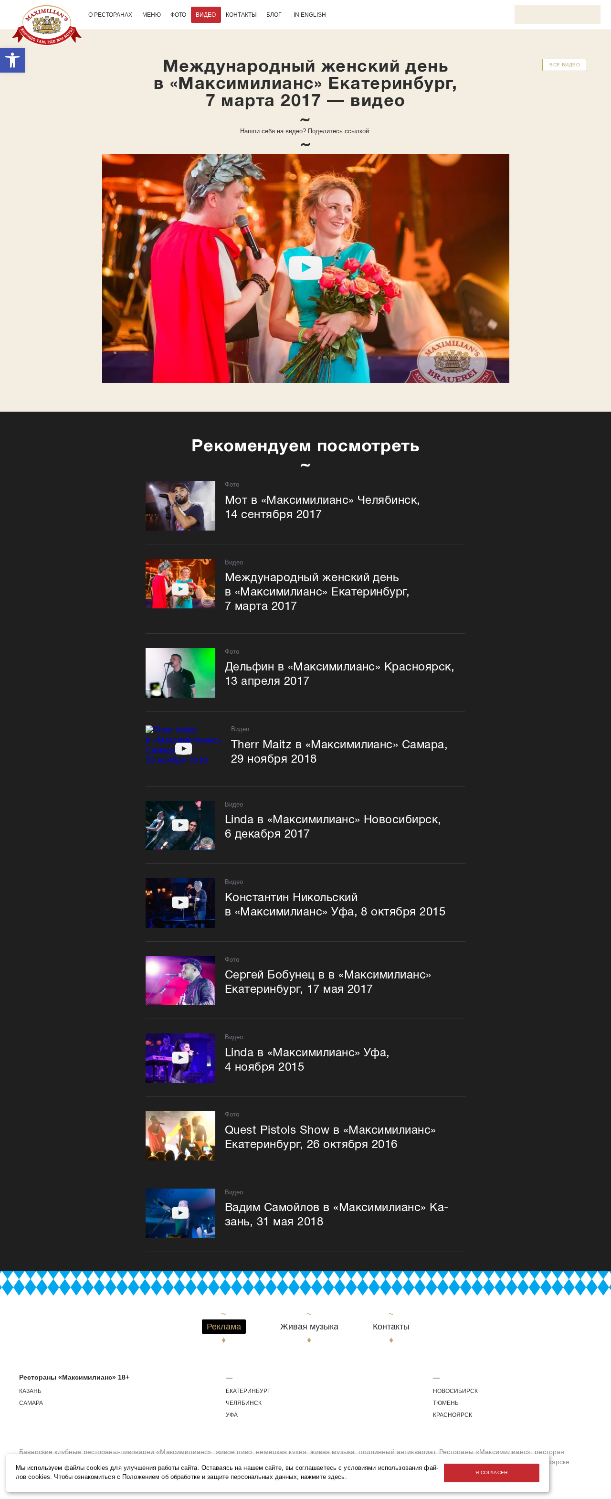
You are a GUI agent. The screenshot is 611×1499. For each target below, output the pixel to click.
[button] (12, 60)
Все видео (564, 64)
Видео (206, 14)
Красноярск (452, 1415)
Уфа (232, 1415)
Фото (178, 14)
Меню (151, 14)
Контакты (241, 14)
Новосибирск (455, 1391)
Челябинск (244, 1403)
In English (310, 14)
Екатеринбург (248, 1391)
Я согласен (491, 1472)
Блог (274, 14)
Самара (31, 1403)
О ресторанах (110, 14)
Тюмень (446, 1403)
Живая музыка (309, 1326)
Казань (30, 1391)
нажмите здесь (323, 1477)
